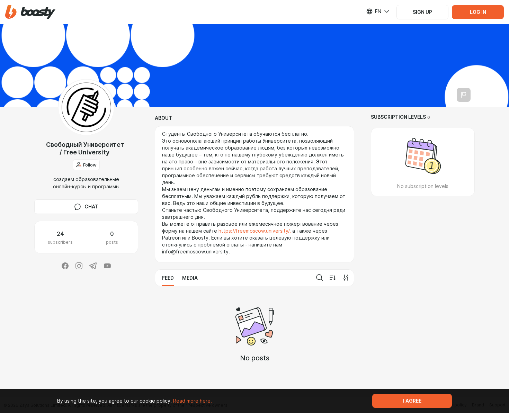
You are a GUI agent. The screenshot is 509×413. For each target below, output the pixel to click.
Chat (91, 206)
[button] (30, 12)
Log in (478, 12)
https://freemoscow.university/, (254, 231)
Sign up (422, 12)
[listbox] (373, 11)
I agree (412, 401)
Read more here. (192, 401)
